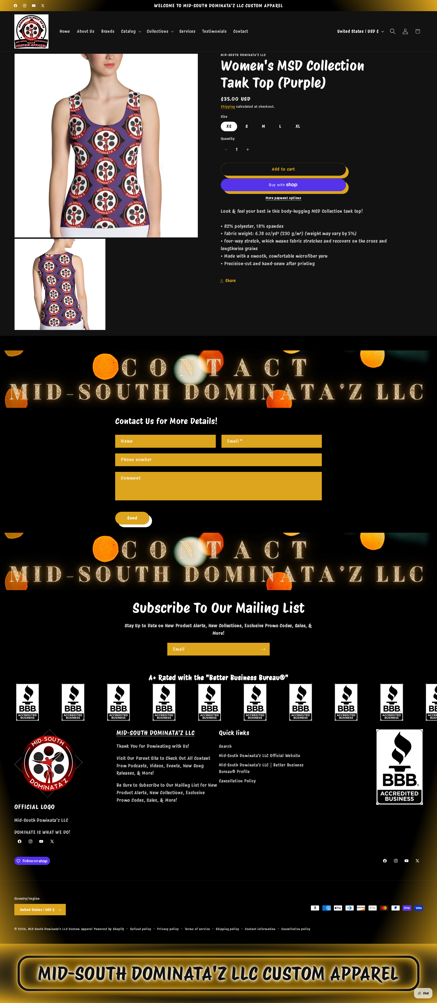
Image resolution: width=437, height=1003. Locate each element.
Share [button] (230, 280)
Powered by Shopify (109, 929)
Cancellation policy (295, 929)
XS (228, 126)
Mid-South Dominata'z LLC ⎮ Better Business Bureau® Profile (261, 768)
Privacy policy (168, 929)
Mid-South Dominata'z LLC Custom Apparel (60, 929)
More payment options (283, 198)
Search (225, 746)
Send (132, 518)
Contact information (260, 929)
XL (298, 126)
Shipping (228, 107)
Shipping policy (227, 929)
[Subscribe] (263, 649)
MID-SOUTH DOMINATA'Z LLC (156, 732)
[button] (130, 31)
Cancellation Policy (237, 781)
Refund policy (140, 929)
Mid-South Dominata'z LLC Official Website (259, 755)
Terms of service (197, 929)
